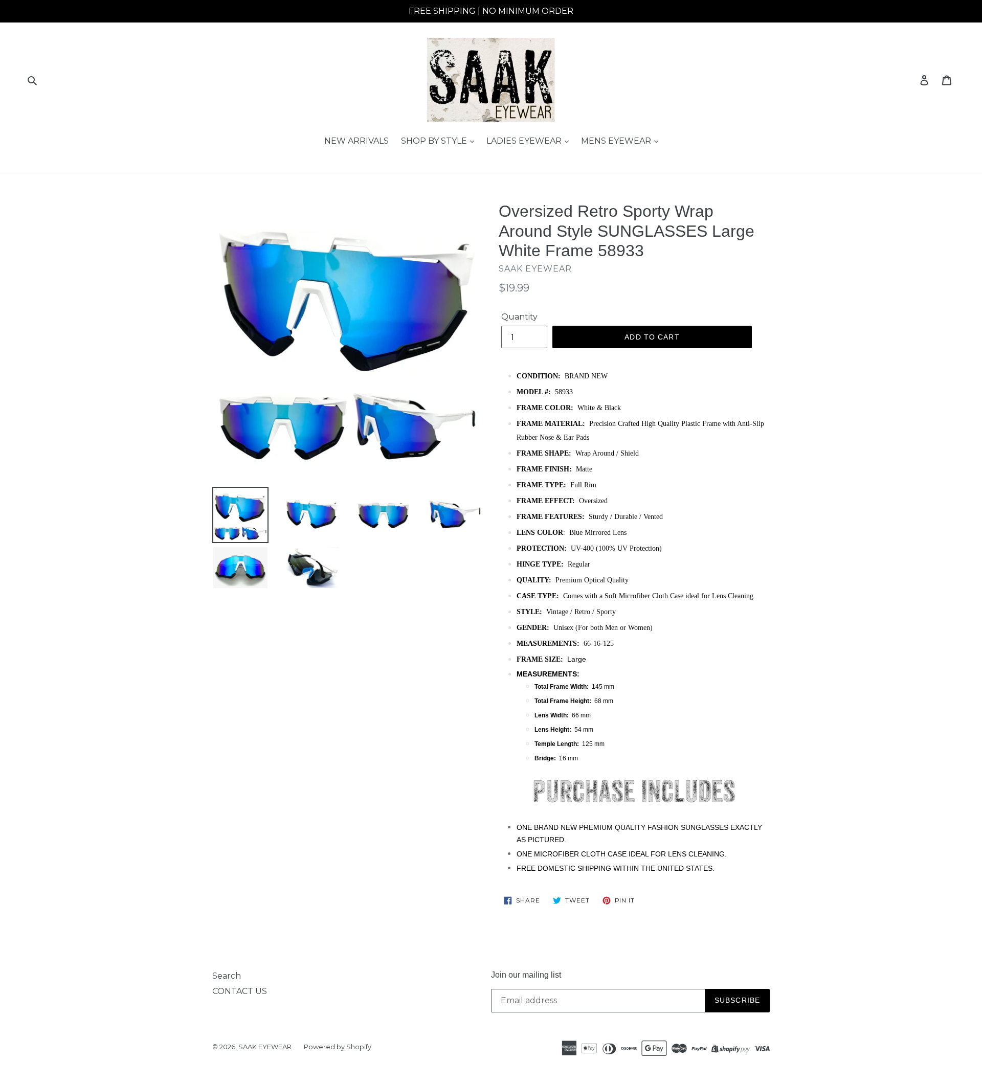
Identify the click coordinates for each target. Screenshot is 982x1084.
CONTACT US (239, 991)
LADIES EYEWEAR (525, 141)
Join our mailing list (526, 974)
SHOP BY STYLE (435, 141)
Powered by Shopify (337, 1047)
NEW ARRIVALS (356, 141)
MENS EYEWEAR (617, 141)
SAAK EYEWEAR (265, 1047)
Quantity (519, 317)
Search (226, 976)
